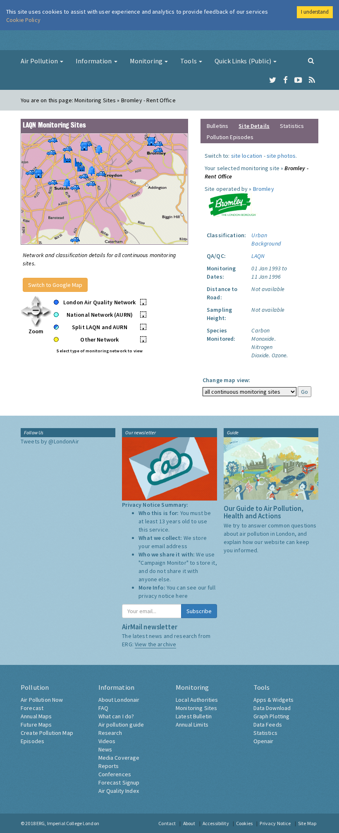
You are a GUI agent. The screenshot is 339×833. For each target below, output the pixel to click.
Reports (108, 766)
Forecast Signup (119, 782)
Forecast (32, 708)
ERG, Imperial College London (67, 823)
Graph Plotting (271, 716)
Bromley (263, 189)
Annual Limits (192, 724)
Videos (107, 741)
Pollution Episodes (230, 137)
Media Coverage (119, 757)
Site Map (307, 823)
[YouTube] (298, 80)
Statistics (292, 126)
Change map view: (226, 380)
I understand (315, 11)
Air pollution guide (121, 724)
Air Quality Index (118, 790)
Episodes (32, 741)
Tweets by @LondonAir (50, 441)
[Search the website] (311, 60)
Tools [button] (189, 61)
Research (110, 733)
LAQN (258, 256)
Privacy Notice (275, 823)
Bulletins (217, 126)
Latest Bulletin (194, 716)
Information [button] (94, 61)
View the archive (155, 644)
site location (247, 155)
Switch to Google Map (55, 285)
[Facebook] (285, 80)
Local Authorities (197, 699)
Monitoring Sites (196, 708)
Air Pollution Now (42, 699)
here (182, 595)
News (105, 749)
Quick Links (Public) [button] (243, 61)
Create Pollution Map (47, 733)
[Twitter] (272, 80)
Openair (263, 741)
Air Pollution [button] (40, 61)
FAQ (103, 708)
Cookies (244, 823)
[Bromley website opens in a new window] (232, 204)
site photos (281, 155)
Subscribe (199, 611)
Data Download (272, 708)
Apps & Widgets (273, 699)
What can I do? (116, 716)
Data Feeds (267, 724)
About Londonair (119, 699)
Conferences (114, 774)
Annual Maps (36, 716)
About (189, 823)
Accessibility (216, 823)
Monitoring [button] (147, 61)
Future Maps (36, 724)
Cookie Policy (23, 20)
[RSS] (312, 80)
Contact (167, 823)
